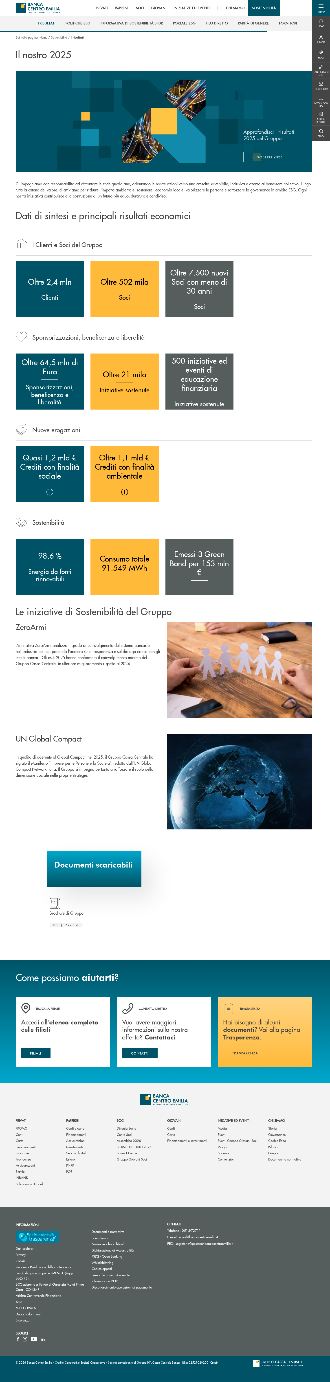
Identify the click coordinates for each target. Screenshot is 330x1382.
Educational (100, 1237)
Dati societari (25, 1248)
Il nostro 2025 (272, 158)
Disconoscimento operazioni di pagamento (122, 1287)
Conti (19, 1134)
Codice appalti (102, 1268)
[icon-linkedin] (42, 1339)
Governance (277, 1134)
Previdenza (23, 1159)
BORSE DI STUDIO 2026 (134, 1146)
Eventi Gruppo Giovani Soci (237, 1140)
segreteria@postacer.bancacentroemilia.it (204, 1243)
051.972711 (191, 1230)
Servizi (20, 1171)
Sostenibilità (59, 37)
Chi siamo (276, 1120)
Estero (70, 1159)
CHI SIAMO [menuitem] (235, 8)
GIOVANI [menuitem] (159, 8)
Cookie (21, 1260)
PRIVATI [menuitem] (102, 8)
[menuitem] (46, 23)
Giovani (174, 1120)
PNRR (70, 1165)
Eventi (222, 1134)
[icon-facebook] (18, 1339)
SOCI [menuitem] (140, 8)
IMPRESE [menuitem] (122, 8)
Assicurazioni (25, 1165)
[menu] (185, 8)
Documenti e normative (284, 1159)
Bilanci (273, 1146)
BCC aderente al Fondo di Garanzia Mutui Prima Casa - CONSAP (50, 1287)
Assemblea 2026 (129, 1140)
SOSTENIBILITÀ (264, 8)
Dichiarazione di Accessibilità (113, 1250)
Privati (21, 1120)
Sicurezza (22, 1320)
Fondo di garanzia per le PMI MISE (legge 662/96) (44, 1275)
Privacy (21, 1254)
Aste (19, 1301)
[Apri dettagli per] (50, 492)
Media (222, 1128)
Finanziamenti (26, 1146)
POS (69, 1171)
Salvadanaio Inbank (30, 1183)
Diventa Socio (126, 1128)
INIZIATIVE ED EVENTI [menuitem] (192, 8)
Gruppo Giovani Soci (132, 1159)
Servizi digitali (76, 1152)
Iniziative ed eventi (233, 1120)
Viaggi (222, 1146)
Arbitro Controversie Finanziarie (50, 1295)
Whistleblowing (102, 1262)
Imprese (72, 1120)
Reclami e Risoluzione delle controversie (43, 1267)
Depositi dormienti (29, 1314)
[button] (321, 8)
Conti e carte (75, 1128)
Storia (272, 1128)
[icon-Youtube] (34, 1339)
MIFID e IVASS (26, 1307)
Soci (120, 1120)
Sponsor (223, 1152)
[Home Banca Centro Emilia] (38, 8)
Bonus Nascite (127, 1152)
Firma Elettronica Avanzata (111, 1274)
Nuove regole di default (108, 1243)
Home (43, 37)
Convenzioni (226, 1159)
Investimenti (24, 1152)
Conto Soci (124, 1134)
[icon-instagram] (25, 1339)
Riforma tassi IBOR (105, 1280)
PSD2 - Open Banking (107, 1256)
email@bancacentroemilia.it (198, 1236)
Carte (19, 1140)
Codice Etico (277, 1140)
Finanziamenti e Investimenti (187, 1140)
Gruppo (273, 1152)
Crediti (214, 1362)
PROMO (21, 1128)
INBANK (22, 1177)
